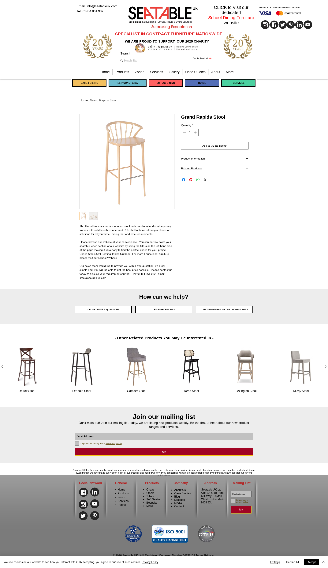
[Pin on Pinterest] (190, 179)
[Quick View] (27, 366)
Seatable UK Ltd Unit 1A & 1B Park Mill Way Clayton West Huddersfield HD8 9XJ (212, 496)
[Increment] (195, 132)
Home (84, 100)
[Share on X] (205, 179)
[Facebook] (83, 492)
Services (123, 500)
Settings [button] (275, 562)
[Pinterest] (291, 24)
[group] (164, 370)
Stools (92, 253)
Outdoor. (125, 253)
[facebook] (274, 24)
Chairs (84, 253)
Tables (115, 253)
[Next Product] (325, 366)
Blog (177, 496)
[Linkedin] (299, 24)
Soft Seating (103, 253)
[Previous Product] (2, 366)
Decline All (292, 562)
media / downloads (227, 473)
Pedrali (122, 504)
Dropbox (179, 499)
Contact (179, 506)
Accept (312, 562)
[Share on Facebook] (183, 179)
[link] (205, 58)
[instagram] (265, 24)
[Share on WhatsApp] (198, 179)
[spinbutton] (189, 132)
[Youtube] (307, 24)
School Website (107, 257)
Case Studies (182, 493)
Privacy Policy (150, 562)
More (149, 505)
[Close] (323, 562)
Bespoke (151, 502)
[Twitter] (83, 516)
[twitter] (282, 24)
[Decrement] (184, 132)
